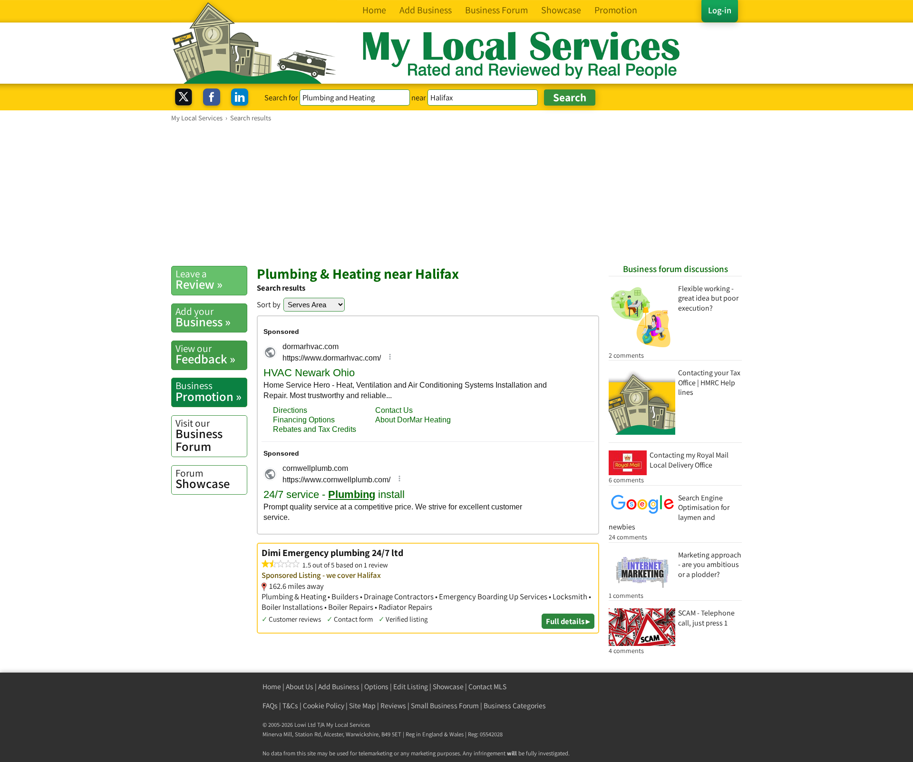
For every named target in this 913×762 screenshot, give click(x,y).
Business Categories (515, 705)
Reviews (393, 705)
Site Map (362, 705)
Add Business (338, 686)
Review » (199, 280)
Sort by (269, 304)
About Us (299, 686)
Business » (203, 317)
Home (271, 686)
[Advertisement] (456, 193)
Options (376, 686)
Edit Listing (410, 686)
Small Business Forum (445, 705)
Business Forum (199, 435)
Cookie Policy (323, 705)
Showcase (202, 479)
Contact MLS (487, 686)
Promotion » (208, 391)
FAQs (270, 705)
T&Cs (290, 705)
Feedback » (205, 354)
